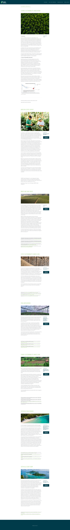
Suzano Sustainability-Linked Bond (30, 11)
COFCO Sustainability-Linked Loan (30, 254)
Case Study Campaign (52, 2)
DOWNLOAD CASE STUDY (46, 209)
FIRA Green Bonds (26, 303)
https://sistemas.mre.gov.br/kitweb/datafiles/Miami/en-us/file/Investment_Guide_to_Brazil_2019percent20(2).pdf (27, 246)
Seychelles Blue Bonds (27, 411)
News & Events (66, 2)
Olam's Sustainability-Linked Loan (30, 354)
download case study (46, 137)
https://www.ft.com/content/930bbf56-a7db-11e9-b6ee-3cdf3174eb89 (31, 292)
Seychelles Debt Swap (27, 467)
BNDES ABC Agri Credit (27, 191)
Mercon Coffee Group (27, 109)
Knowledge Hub (60, 2)
